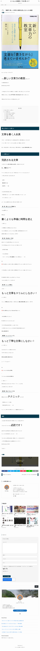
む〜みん (6, 490)
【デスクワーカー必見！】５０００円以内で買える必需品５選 (12, 620)
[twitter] (15, 496)
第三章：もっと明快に (9, 115)
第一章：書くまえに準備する (10, 113)
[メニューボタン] (1, 1)
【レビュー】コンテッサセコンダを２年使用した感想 (11, 629)
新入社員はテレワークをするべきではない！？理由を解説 (12, 623)
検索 (36, 586)
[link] (13, 496)
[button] (5, 471)
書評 (3, 12)
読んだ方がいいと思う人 (9, 110)
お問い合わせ (20, 645)
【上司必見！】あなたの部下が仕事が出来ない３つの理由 (12, 632)
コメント (4, 542)
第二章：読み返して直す (10, 114)
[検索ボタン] (39, 1)
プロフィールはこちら (20, 610)
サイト (4, 562)
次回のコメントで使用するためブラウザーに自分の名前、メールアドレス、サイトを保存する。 (18, 566)
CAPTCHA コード (5, 571)
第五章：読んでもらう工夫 (10, 118)
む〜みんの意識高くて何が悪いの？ (20, 1)
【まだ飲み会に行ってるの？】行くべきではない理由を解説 (12, 626)
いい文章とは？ (7, 111)
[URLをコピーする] (35, 471)
